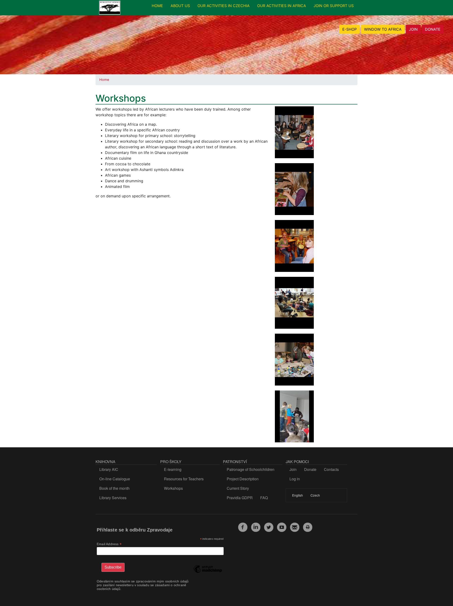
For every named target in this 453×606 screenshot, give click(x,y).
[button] (294, 133)
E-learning (172, 469)
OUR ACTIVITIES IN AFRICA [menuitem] (281, 5)
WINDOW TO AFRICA (383, 29)
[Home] (109, 7)
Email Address (109, 544)
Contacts (331, 469)
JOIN (413, 29)
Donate (310, 469)
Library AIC (108, 469)
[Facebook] (242, 526)
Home (104, 80)
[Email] (294, 526)
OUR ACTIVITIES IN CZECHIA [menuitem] (223, 5)
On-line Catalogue (114, 478)
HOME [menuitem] (157, 5)
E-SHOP (349, 29)
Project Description (243, 478)
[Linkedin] (255, 526)
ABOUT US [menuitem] (180, 5)
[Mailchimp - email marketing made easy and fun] (207, 572)
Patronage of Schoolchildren (250, 469)
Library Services (112, 497)
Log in (294, 478)
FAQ (264, 497)
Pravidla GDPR (240, 497)
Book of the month (114, 488)
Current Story (238, 488)
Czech (315, 495)
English (297, 495)
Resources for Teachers (184, 478)
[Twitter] (268, 526)
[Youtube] (281, 526)
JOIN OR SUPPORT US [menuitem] (334, 5)
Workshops (173, 488)
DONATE (432, 29)
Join (293, 469)
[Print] (307, 526)
